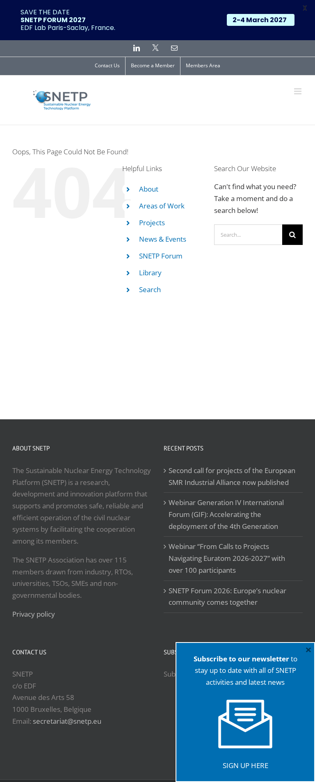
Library (150, 272)
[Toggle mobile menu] (298, 91)
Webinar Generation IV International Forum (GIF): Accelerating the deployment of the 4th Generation (226, 514)
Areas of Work (162, 205)
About (148, 189)
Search (150, 289)
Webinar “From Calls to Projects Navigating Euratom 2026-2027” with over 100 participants (227, 558)
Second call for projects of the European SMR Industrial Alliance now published (232, 476)
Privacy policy (33, 614)
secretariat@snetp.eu (67, 721)
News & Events (162, 239)
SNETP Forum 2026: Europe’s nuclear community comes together (227, 596)
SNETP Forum (161, 256)
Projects (152, 222)
